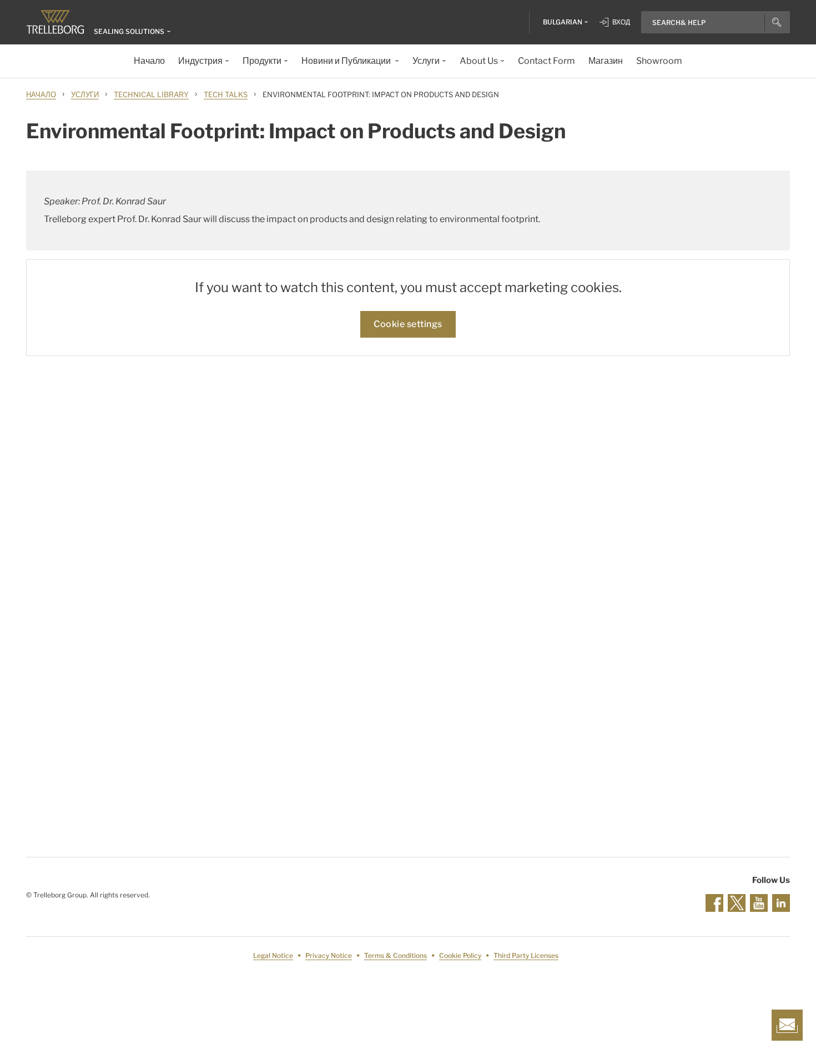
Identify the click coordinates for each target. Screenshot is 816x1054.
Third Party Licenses (525, 955)
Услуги (85, 94)
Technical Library (151, 94)
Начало (41, 94)
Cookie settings (408, 324)
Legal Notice (273, 955)
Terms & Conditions (395, 955)
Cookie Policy (460, 955)
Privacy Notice (328, 955)
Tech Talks (226, 94)
